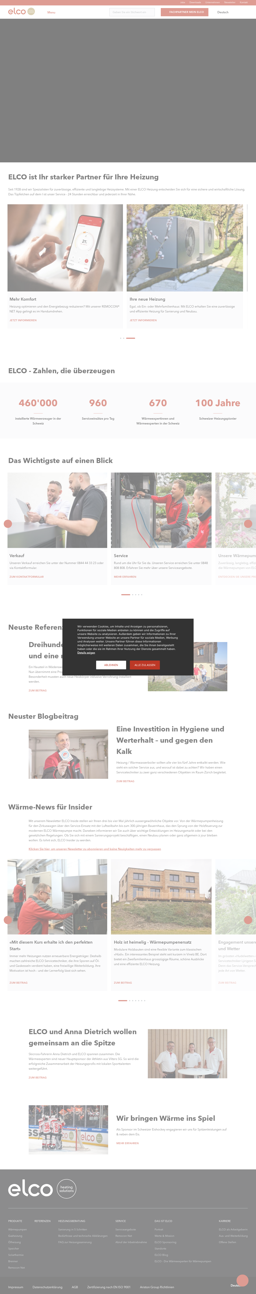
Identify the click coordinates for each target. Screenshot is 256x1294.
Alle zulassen (145, 664)
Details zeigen (86, 652)
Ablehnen (111, 664)
